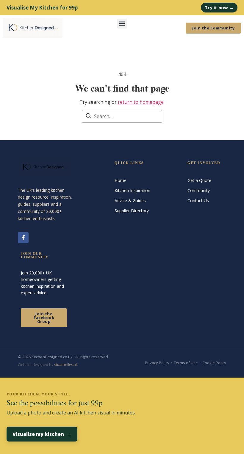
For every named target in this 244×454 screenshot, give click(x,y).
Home (120, 180)
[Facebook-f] (23, 237)
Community (198, 190)
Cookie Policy (214, 362)
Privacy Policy (157, 362)
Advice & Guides (130, 200)
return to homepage (141, 102)
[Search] (88, 116)
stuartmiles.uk (66, 364)
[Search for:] (122, 116)
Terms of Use (186, 362)
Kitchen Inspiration (132, 190)
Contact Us (198, 200)
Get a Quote (199, 180)
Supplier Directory (132, 210)
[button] (122, 24)
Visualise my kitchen (41, 434)
